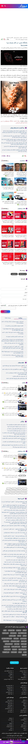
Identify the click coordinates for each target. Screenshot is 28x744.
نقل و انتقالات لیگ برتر (7, 638)
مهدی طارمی (23, 644)
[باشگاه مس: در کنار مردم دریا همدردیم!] (14, 57)
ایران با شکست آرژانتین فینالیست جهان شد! (14, 336)
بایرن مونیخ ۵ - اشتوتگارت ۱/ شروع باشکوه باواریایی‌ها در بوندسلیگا (15, 593)
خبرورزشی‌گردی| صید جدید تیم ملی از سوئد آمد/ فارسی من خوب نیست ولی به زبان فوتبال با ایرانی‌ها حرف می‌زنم (12, 340)
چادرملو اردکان (13, 633)
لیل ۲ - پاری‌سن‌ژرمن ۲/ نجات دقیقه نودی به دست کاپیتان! (13, 578)
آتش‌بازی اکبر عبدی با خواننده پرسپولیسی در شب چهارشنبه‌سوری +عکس (16, 373)
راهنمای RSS (23, 677)
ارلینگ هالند (9, 712)
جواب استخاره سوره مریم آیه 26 (19, 447)
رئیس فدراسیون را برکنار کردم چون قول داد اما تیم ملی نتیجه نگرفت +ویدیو (15, 147)
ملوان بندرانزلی (12, 635)
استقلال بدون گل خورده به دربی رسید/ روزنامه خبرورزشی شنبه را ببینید (15, 575)
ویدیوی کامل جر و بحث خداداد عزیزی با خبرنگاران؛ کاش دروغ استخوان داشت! (14, 597)
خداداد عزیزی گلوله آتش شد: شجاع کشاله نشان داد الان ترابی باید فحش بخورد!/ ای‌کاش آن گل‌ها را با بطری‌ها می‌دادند (14, 606)
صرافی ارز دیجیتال (23, 493)
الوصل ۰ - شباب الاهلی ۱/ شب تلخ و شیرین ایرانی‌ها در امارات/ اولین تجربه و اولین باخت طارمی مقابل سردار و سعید (12, 348)
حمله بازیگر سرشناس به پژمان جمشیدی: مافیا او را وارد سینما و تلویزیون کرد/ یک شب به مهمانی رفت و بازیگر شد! (14, 140)
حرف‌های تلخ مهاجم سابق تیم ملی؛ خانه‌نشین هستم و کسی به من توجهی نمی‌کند (14, 541)
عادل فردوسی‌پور (9, 685)
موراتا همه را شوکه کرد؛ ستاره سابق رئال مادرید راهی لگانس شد (15, 551)
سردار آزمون (23, 685)
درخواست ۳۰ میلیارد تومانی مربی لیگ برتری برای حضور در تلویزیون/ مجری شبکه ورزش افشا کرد (15, 136)
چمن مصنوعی (24, 488)
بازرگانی (22, 421)
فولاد (25, 707)
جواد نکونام (10, 694)
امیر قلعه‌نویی (9, 689)
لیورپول (10, 723)
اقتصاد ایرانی (7, 493)
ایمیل (26, 292)
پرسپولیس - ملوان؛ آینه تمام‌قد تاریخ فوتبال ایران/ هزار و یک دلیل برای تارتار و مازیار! (14, 568)
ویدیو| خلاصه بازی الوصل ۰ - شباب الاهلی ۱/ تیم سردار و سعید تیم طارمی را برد (15, 529)
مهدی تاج (24, 689)
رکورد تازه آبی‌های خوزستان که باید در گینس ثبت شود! (14, 562)
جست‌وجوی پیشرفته (22, 679)
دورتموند (10, 718)
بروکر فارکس (24, 490)
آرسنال (20, 652)
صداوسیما (14, 649)
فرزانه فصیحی (9, 687)
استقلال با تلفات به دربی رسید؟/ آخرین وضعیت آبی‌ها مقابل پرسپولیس (14, 600)
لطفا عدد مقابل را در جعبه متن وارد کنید (17, 305)
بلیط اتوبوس (13, 493)
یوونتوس (10, 730)
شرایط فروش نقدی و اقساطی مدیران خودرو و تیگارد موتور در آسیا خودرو (13, 439)
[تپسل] (0, 739)
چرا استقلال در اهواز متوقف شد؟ (19, 603)
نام (26, 286)
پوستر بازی (17, 644)
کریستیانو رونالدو (8, 644)
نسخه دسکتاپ (14, 662)
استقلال (24, 630)
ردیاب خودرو (14, 488)
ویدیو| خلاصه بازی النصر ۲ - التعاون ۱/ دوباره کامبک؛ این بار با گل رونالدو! (14, 502)
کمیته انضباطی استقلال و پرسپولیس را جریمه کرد (15, 520)
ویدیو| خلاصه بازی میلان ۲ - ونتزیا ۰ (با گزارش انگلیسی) (14, 536)
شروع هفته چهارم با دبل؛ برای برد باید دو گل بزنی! (15, 560)
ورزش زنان (10, 672)
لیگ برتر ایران (16, 37)
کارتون (11, 677)
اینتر (25, 721)
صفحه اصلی (25, 37)
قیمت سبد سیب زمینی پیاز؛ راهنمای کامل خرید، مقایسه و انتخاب (14, 442)
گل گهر (24, 708)
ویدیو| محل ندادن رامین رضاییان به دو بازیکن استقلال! (14, 515)
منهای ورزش (21, 362)
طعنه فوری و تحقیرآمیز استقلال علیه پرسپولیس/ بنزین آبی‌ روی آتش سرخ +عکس (14, 150)
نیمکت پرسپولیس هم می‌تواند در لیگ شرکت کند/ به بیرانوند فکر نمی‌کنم (13, 356)
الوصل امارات (13, 652)
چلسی (25, 652)
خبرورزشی (23, 6)
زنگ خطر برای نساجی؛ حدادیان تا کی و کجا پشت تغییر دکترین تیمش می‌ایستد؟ (15, 557)
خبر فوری (19, 488)
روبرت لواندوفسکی (8, 708)
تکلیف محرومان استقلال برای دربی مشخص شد (14, 326)
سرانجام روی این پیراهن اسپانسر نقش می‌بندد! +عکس (14, 510)
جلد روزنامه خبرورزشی (8, 679)
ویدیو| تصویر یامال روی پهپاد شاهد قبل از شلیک (15, 378)
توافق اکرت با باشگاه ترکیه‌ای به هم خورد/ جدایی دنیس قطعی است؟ (14, 526)
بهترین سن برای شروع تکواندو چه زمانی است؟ (16, 430)
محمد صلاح (10, 703)
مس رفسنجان (22, 274)
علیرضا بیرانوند (7, 649)
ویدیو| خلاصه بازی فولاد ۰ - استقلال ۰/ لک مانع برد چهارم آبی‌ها (15, 617)
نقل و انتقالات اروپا (22, 633)
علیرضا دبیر (24, 692)
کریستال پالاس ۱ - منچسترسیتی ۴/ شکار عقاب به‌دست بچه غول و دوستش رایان (14, 581)
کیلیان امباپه (9, 700)
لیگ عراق (24, 655)
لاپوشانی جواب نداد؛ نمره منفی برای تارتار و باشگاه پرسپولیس (13, 343)
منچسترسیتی (23, 638)
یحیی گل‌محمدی (9, 692)
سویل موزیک (19, 490)
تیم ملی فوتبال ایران (8, 671)
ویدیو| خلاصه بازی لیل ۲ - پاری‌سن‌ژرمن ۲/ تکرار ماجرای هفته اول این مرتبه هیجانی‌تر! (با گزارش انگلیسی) (14, 513)
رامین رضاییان (5, 633)
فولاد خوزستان (11, 630)
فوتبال (21, 37)
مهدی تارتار (16, 638)
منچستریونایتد (9, 726)
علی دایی (24, 690)
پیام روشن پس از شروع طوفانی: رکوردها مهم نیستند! (14, 538)
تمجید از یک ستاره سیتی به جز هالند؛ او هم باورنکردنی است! (15, 533)
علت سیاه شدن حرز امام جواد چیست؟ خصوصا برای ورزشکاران (13, 445)
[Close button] (27, 739)
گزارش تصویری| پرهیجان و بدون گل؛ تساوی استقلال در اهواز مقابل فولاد (14, 611)
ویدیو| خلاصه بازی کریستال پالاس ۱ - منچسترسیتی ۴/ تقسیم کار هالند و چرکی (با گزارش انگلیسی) (15, 522)
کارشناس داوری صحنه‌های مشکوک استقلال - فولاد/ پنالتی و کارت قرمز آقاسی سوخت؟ (15, 586)
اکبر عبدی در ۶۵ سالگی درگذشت (19, 376)
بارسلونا (19, 635)
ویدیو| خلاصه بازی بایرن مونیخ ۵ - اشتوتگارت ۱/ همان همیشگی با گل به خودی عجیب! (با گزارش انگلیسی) (15, 544)
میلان (11, 728)
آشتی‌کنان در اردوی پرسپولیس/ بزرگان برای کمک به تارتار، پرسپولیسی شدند (12, 322)
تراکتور (5, 630)
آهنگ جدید (9, 488)
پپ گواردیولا (10, 707)
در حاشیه (10, 676)
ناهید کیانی (10, 690)
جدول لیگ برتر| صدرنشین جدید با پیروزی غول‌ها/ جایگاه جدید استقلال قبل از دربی (12, 352)
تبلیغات (24, 674)
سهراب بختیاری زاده (15, 641)
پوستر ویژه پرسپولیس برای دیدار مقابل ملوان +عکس (15, 518)
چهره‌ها (11, 674)
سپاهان (24, 635)
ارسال (5, 311)
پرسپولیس (14, 274)
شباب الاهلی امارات (16, 646)
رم (11, 721)
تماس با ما (24, 672)
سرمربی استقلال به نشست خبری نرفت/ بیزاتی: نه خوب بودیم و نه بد (12, 333)
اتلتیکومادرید (23, 719)
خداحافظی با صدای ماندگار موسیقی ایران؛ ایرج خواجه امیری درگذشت (15, 366)
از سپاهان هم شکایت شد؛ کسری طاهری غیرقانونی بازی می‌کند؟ (15, 548)
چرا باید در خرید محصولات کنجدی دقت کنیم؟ (16, 426)
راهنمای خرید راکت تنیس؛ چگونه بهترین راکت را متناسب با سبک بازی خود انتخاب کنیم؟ (13, 433)
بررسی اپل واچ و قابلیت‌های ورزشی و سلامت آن (16, 428)
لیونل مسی (10, 710)
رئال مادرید (10, 719)
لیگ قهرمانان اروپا (22, 649)
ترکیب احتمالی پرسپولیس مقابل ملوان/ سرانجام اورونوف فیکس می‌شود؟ (15, 565)
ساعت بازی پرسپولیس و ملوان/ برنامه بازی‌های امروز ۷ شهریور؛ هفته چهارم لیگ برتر (13, 329)
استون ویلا (24, 646)
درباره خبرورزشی (23, 671)
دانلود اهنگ (13, 490)
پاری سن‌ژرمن (23, 726)
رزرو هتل (17, 493)
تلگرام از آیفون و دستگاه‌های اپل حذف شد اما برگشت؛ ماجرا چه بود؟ (14, 370)
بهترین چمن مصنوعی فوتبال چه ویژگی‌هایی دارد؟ (16, 424)
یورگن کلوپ (10, 705)
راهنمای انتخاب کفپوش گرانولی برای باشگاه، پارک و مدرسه (14, 436)
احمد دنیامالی (7, 646)
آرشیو (25, 676)
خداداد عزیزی (6, 641)
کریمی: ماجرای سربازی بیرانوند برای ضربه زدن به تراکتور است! (13, 554)
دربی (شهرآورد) (6, 652)
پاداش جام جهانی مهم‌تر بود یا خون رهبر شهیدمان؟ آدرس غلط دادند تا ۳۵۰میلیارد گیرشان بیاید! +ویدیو (14, 143)
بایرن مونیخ (23, 641)
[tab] (20, 318)
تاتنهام (24, 728)
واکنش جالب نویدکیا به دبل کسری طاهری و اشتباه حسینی (14, 614)
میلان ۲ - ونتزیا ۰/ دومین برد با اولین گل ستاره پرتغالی (14, 583)
